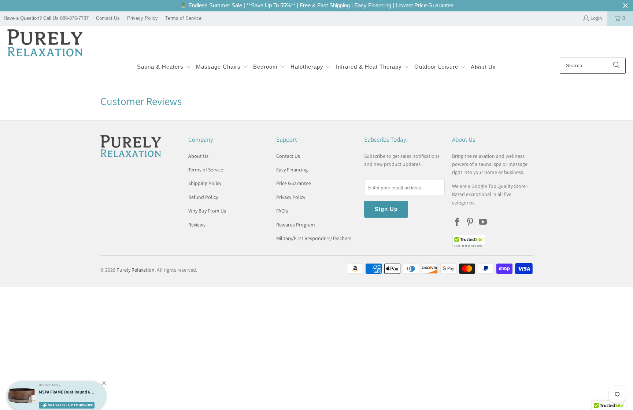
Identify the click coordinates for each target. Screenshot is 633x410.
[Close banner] (625, 5)
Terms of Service (183, 18)
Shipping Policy (204, 183)
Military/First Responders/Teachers (313, 238)
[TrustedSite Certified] (468, 241)
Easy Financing (292, 169)
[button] (164, 67)
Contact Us (108, 18)
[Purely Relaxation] (44, 43)
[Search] (616, 66)
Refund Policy (203, 197)
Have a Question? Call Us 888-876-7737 (46, 18)
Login (596, 18)
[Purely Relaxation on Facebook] (457, 222)
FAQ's (282, 210)
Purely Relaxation (135, 269)
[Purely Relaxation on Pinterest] (470, 222)
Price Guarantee (293, 183)
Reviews (197, 224)
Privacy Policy (142, 18)
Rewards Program (295, 224)
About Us (198, 156)
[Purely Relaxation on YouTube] (482, 222)
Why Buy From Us (207, 210)
